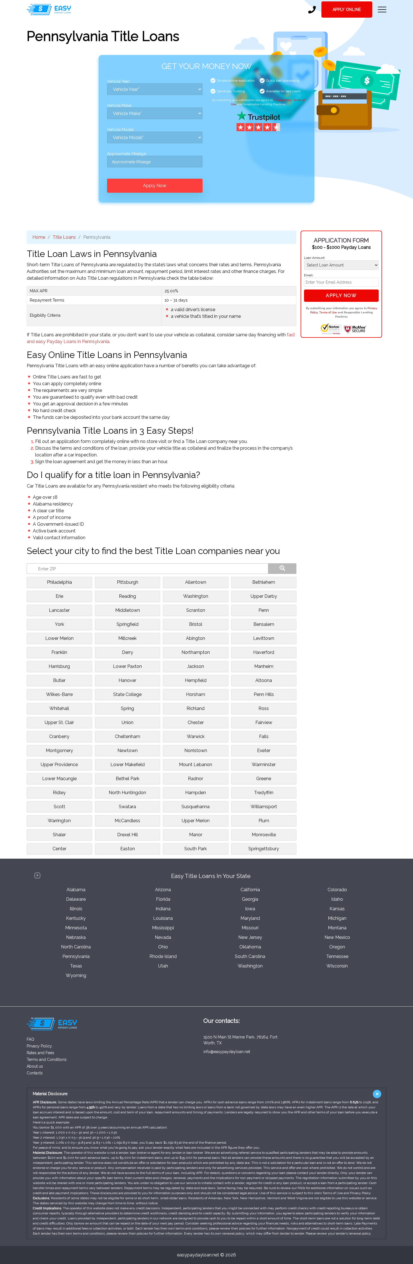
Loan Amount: (314, 258)
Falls (264, 736)
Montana (337, 927)
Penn (263, 610)
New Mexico (337, 937)
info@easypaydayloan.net (226, 1051)
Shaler (59, 834)
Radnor (195, 778)
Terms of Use (328, 312)
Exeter (263, 750)
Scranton (195, 610)
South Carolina (250, 956)
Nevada (163, 937)
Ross (263, 708)
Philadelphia (59, 582)
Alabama (76, 889)
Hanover (127, 680)
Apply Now (154, 185)
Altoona (263, 680)
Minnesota (76, 927)
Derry (127, 652)
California (250, 889)
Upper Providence (59, 764)
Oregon (337, 947)
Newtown (127, 750)
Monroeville (264, 834)
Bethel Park (127, 778)
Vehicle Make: (119, 106)
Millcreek (127, 638)
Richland (196, 708)
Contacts (35, 1073)
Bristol (195, 624)
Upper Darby (264, 596)
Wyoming (76, 975)
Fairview (263, 722)
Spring (127, 708)
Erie (59, 596)
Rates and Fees (40, 1053)
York (59, 624)
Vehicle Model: (120, 130)
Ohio (163, 947)
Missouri (250, 927)
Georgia (250, 899)
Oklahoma (250, 947)
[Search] (282, 568)
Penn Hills (264, 694)
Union (127, 722)
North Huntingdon (127, 792)
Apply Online (347, 9)
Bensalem (263, 624)
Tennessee (337, 956)
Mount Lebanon (195, 764)
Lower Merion (59, 638)
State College (127, 694)
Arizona (163, 889)
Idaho (337, 899)
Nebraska (76, 937)
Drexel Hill (127, 834)
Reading (127, 596)
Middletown (127, 610)
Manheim (263, 666)
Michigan (337, 918)
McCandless (127, 820)
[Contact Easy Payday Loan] (312, 10)
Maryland (250, 918)
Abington (195, 638)
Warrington (59, 820)
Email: (308, 275)
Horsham (195, 694)
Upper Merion (196, 820)
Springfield (128, 624)
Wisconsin (337, 966)
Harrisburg (59, 666)
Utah (163, 966)
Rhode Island (163, 956)
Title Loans (64, 237)
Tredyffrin (263, 792)
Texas (76, 966)
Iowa (250, 908)
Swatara (127, 806)
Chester (196, 722)
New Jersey (250, 937)
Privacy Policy (283, 100)
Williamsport (264, 806)
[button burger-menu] (382, 9)
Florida (163, 899)
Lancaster (59, 610)
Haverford (263, 652)
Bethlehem (263, 582)
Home (38, 237)
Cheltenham (127, 736)
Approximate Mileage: (127, 154)
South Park (195, 848)
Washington (195, 596)
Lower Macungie (59, 778)
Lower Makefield (127, 764)
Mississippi (163, 927)
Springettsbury (263, 848)
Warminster (264, 764)
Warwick (196, 736)
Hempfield (195, 680)
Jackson (195, 666)
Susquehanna (195, 806)
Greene (263, 778)
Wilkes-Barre (59, 694)
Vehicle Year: (118, 81)
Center (59, 848)
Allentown (195, 582)
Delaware (76, 899)
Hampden (195, 792)
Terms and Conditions (47, 1059)
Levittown (263, 638)
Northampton (195, 652)
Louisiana (163, 918)
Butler (59, 680)
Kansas (337, 908)
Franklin (59, 652)
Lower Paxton (127, 666)
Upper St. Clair (59, 722)
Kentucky (76, 918)
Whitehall (59, 708)
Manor (195, 834)
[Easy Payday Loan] (49, 9)
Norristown (195, 750)
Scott (59, 806)
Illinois (76, 908)
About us (35, 1066)
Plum (263, 820)
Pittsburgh (127, 582)
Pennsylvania (76, 956)
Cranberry (59, 736)
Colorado (337, 889)
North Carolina (76, 947)
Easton (127, 848)
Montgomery (59, 750)
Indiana (163, 908)
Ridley (59, 792)
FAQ (30, 1039)
